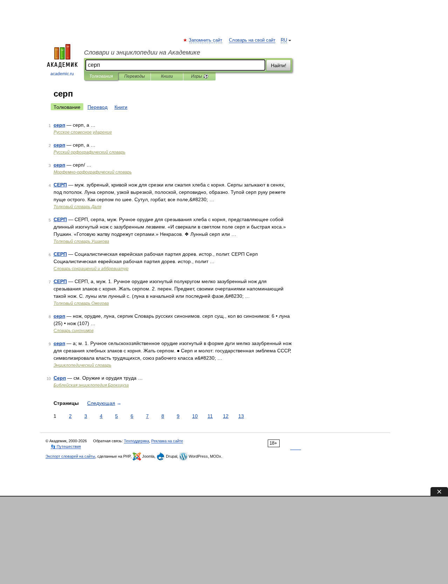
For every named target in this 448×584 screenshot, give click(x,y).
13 (241, 416)
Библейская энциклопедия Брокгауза (91, 385)
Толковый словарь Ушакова (81, 241)
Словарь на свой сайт (252, 40)
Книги (167, 76)
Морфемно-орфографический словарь (93, 172)
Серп (60, 378)
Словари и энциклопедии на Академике (142, 52)
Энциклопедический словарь (82, 365)
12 (226, 416)
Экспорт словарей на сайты (70, 456)
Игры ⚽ (199, 76)
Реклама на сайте (167, 441)
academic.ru (62, 73)
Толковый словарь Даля (77, 206)
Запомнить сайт (205, 40)
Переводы (134, 76)
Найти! (278, 65)
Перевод (97, 107)
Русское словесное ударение (83, 132)
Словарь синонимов (73, 330)
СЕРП (60, 185)
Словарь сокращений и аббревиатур (91, 268)
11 (210, 416)
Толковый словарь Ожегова (81, 303)
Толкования (101, 76)
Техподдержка (136, 441)
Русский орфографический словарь (89, 152)
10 (195, 416)
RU (284, 40)
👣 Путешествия (66, 446)
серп (59, 125)
